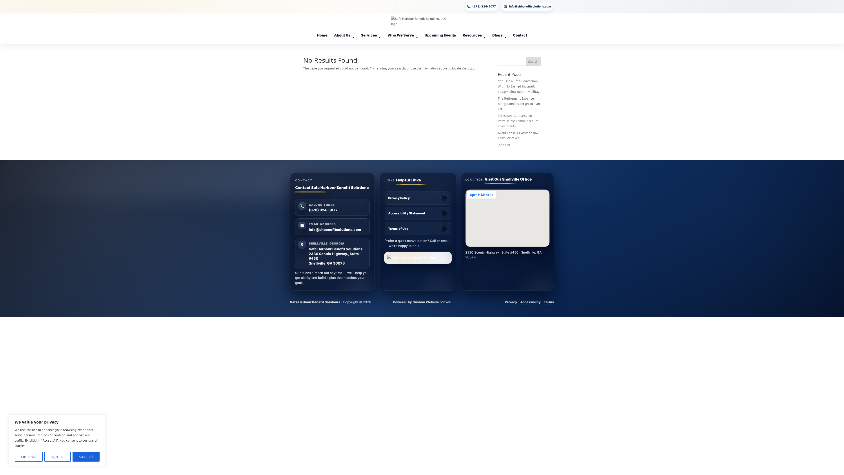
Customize (28, 457)
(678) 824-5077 (484, 6)
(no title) (504, 145)
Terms (549, 302)
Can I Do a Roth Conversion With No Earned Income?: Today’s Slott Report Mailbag (519, 86)
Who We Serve (400, 35)
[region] (57, 440)
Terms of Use (398, 228)
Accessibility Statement (406, 213)
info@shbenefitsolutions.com (530, 6)
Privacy (511, 302)
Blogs (497, 35)
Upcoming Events (440, 35)
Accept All (86, 457)
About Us (342, 35)
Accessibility (530, 302)
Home (322, 35)
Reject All (57, 457)
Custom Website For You (432, 302)
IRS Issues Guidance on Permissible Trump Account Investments (518, 120)
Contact (520, 35)
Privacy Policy (399, 198)
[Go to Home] (422, 21)
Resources (472, 35)
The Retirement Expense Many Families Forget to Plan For (519, 103)
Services (369, 35)
